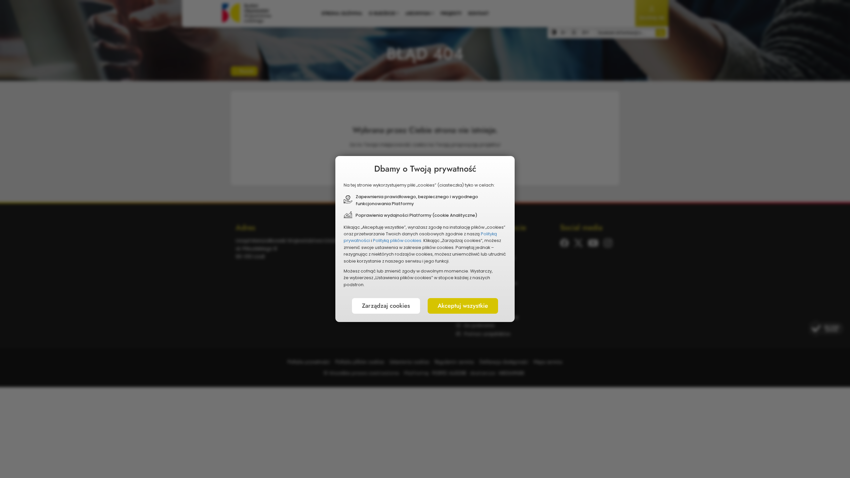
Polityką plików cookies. (397, 240)
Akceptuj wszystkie (463, 305)
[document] (425, 239)
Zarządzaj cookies (386, 305)
